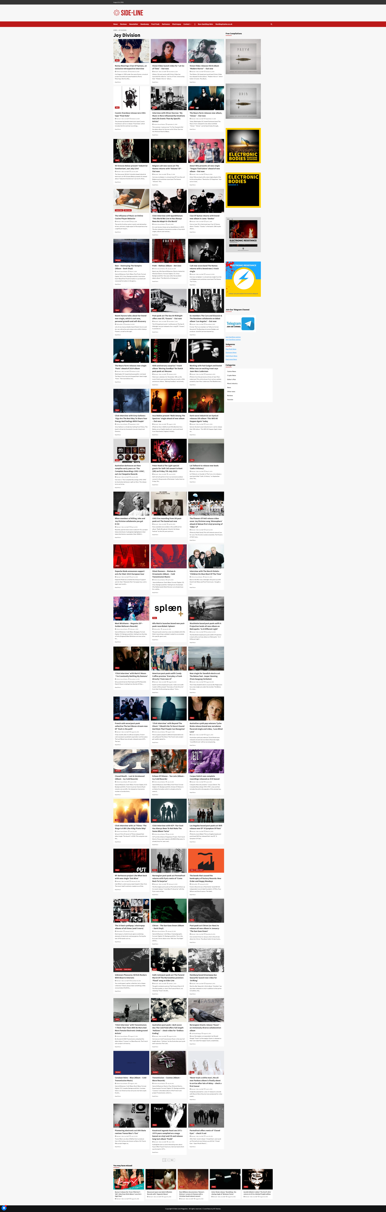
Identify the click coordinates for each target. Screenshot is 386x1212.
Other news (128, 210)
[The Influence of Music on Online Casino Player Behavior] (131, 201)
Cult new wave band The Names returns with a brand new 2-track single (204, 268)
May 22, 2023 (209, 471)
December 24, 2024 (134, 72)
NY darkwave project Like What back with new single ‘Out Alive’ (131, 877)
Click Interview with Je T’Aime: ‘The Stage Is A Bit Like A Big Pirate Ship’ (130, 827)
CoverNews (207, 1209)
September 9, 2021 (210, 983)
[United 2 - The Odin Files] (243, 101)
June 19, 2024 (134, 171)
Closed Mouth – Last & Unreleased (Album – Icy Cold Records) (130, 777)
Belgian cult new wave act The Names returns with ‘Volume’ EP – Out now (167, 168)
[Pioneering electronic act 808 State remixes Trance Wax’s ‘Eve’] (131, 1116)
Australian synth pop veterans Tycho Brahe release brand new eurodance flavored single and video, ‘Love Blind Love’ (206, 727)
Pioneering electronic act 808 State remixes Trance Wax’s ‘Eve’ (130, 1132)
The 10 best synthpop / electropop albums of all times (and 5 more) (130, 927)
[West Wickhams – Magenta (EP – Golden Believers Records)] (131, 609)
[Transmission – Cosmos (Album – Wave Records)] (169, 1063)
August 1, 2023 (172, 424)
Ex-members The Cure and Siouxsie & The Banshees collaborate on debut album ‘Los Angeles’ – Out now (206, 318)
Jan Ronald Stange (196, 1033)
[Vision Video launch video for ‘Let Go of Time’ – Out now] (169, 51)
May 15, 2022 (170, 834)
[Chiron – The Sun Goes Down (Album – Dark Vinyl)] (169, 911)
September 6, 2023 (210, 374)
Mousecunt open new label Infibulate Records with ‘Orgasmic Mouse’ (159, 1193)
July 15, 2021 (134, 1136)
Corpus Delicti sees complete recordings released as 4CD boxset (205, 777)
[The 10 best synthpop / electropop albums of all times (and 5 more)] (131, 911)
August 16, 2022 (210, 682)
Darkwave (166, 24)
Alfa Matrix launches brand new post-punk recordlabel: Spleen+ (168, 625)
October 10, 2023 (135, 371)
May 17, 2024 (171, 174)
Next (172, 1160)
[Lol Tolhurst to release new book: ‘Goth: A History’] (206, 451)
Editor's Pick (199, 870)
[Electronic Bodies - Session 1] (243, 190)
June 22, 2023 (134, 477)
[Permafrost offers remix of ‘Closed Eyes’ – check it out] (206, 1116)
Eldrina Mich (120, 324)
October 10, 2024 (135, 119)
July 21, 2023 (209, 424)
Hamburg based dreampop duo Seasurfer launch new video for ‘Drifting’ (203, 978)
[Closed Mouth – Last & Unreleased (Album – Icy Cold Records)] (131, 761)
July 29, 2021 (170, 1083)
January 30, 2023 (166, 629)
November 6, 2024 (173, 72)
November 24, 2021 (136, 981)
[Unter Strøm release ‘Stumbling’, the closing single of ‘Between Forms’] (225, 1179)
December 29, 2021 (210, 934)
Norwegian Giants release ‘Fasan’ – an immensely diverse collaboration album (205, 1028)
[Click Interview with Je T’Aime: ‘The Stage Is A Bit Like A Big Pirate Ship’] (131, 811)
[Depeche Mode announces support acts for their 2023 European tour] (131, 556)
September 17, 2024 (211, 119)
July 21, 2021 (209, 1089)
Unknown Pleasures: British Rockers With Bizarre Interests (131, 976)
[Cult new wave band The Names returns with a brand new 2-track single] (206, 251)
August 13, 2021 (207, 1033)
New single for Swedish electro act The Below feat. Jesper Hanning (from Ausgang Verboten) (205, 676)
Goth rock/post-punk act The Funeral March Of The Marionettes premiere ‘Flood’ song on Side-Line (168, 978)
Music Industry (232, 383)
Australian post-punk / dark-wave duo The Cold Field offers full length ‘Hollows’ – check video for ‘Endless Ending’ (168, 1029)
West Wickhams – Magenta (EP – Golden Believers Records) (129, 625)
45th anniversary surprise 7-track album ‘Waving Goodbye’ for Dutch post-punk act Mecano (167, 368)
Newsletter (133, 24)
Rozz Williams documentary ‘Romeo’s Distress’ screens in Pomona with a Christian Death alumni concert (191, 1194)
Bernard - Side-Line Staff (160, 72)
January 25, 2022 (129, 931)
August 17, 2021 (134, 1036)
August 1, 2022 (209, 735)
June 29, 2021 (209, 1136)
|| (194, 24)
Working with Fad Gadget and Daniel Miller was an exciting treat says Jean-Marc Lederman (206, 368)
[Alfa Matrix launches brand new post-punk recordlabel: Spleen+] (169, 609)
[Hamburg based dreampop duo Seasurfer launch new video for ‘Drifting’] (206, 960)
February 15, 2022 (172, 884)
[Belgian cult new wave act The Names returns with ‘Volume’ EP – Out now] (169, 151)
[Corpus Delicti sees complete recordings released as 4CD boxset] (206, 761)
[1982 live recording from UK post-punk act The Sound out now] (169, 504)
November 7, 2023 (173, 321)
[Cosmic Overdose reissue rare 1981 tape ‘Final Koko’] (131, 98)
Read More (118, 82)
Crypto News (231, 375)
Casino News (119, 210)
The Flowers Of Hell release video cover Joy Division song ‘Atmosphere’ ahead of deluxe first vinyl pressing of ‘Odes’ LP (206, 522)
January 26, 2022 (204, 884)
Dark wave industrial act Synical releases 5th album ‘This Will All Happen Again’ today (204, 418)
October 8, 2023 (172, 374)
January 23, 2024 (171, 269)
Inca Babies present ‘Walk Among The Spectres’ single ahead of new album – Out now (168, 418)
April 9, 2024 (170, 224)
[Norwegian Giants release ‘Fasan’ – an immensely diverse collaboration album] (206, 1010)
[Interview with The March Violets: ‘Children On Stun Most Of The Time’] (206, 556)
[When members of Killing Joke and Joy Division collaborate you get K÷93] (131, 504)
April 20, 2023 (171, 524)
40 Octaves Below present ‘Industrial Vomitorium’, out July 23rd (131, 167)
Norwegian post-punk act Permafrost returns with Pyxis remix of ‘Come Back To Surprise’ (168, 878)
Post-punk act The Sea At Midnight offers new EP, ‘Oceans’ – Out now (167, 317)
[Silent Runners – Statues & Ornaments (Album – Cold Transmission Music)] (169, 556)
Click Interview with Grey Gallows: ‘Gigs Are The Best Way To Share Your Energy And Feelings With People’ (131, 418)
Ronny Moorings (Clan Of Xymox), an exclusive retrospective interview (131, 67)
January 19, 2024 (210, 274)
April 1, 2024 (209, 221)
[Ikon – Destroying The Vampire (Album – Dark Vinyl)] (131, 251)
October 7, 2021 (172, 983)
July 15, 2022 (133, 782)
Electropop (176, 24)
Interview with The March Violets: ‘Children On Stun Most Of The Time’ (205, 572)
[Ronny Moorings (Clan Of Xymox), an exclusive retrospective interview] (131, 51)
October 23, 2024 (210, 72)
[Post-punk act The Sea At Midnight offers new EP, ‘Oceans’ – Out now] (169, 301)
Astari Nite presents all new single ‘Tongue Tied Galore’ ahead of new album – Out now (205, 168)
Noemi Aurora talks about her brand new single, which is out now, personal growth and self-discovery (130, 318)
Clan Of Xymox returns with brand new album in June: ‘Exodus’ (204, 217)
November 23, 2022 (211, 632)
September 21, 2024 (172, 124)
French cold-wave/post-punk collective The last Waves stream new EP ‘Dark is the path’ (131, 726)
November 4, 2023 (210, 324)
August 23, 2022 (172, 682)
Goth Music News (231, 356)
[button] (271, 24)
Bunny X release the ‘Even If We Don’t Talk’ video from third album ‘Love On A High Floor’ (128, 1194)
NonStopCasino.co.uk (224, 24)
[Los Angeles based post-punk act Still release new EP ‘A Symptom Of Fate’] (206, 811)
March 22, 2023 (208, 577)
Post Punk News (231, 349)
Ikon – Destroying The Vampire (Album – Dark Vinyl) (128, 267)
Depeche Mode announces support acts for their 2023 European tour (130, 572)
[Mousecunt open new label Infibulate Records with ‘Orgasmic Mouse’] (161, 1179)
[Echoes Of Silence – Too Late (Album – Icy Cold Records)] (169, 761)
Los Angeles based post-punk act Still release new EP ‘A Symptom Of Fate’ (206, 827)
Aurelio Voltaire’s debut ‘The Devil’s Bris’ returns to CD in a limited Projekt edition (257, 1193)
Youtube (230, 399)
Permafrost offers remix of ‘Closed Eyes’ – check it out (205, 1132)
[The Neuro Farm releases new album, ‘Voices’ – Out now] (206, 98)
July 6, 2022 (209, 782)
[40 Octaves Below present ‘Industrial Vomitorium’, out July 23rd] (131, 151)
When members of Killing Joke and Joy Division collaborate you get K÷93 (130, 521)
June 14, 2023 (171, 474)
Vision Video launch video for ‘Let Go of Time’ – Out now (168, 67)
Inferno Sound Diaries (122, 72)
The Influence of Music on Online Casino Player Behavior (129, 217)
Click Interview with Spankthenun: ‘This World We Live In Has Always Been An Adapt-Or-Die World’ (167, 218)
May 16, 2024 (209, 174)
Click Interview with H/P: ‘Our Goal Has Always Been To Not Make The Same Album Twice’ (167, 828)
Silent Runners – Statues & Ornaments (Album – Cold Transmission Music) (163, 574)
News (115, 24)
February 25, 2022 (135, 881)
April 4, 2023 (170, 580)
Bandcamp (145, 24)
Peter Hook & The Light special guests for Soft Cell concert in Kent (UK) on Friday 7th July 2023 (167, 468)
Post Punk (155, 24)
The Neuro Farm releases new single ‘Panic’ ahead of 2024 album (130, 367)
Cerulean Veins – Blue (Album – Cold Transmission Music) (130, 1079)
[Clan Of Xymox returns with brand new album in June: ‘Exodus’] (206, 201)
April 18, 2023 (209, 530)
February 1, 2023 (134, 629)
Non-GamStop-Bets (205, 24)
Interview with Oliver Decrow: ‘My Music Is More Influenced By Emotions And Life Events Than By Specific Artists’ (168, 117)
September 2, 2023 (134, 424)
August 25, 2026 (135, 1199)
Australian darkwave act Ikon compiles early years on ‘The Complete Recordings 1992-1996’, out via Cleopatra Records (129, 470)
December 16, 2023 (129, 324)
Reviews (123, 24)
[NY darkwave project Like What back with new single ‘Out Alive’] (131, 861)
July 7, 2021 (171, 1142)
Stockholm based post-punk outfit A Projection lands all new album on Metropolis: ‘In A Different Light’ (205, 626)
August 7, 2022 (171, 732)
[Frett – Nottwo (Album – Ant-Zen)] (169, 251)
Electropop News (231, 359)
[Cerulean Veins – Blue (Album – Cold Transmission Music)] (131, 1063)
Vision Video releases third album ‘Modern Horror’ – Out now (204, 67)
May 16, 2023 (134, 527)
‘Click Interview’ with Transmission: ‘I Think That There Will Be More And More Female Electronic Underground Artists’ (131, 1029)
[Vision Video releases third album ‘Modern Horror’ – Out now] (206, 51)
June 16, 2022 (133, 831)
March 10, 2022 (209, 831)
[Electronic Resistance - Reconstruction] (243, 234)
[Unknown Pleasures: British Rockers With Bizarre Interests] (131, 960)
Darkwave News (231, 352)
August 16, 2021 (172, 1036)
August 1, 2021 (133, 1083)
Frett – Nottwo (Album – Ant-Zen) (166, 265)
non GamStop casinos (233, 337)
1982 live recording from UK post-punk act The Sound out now (167, 520)
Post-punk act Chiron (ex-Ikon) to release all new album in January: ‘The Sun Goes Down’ (204, 928)
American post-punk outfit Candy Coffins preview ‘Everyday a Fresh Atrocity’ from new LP (167, 676)
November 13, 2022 (135, 679)
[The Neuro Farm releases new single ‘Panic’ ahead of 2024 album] (131, 351)
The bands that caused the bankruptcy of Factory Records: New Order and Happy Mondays (205, 878)
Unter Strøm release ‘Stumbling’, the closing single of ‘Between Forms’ (223, 1193)
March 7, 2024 (133, 271)
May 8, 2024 (134, 221)
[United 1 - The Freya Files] (243, 56)
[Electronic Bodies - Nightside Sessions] (243, 145)
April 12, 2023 (134, 577)
